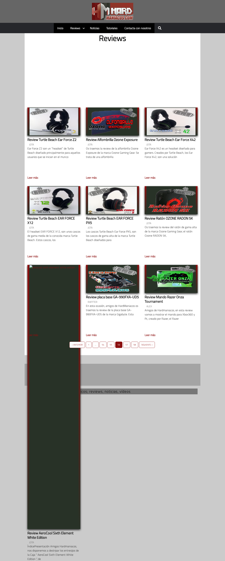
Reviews (75, 28)
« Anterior (77, 344)
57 (127, 344)
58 (134, 344)
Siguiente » (147, 344)
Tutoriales (111, 28)
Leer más (32, 177)
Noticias (94, 28)
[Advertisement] (112, 72)
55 (111, 344)
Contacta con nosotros (137, 28)
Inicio (60, 28)
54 (103, 344)
